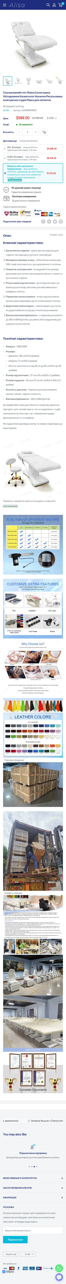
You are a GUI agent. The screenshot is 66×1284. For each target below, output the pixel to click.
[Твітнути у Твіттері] (55, 221)
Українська (11, 1254)
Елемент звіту (56, 234)
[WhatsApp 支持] (59, 1268)
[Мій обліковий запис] (54, 5)
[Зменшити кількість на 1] (19, 132)
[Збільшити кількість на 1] (36, 132)
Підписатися (15, 1239)
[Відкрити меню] (4, 5)
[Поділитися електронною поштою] (61, 221)
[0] (60, 5)
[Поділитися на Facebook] (43, 221)
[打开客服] (59, 1277)
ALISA (6, 110)
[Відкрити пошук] (48, 5)
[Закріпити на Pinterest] (49, 221)
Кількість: (8, 132)
